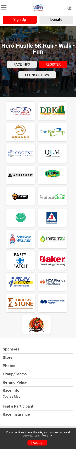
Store (8, 357)
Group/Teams (15, 374)
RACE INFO (22, 64)
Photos (9, 366)
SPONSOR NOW (37, 75)
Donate (56, 19)
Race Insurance (16, 414)
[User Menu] (69, 8)
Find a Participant (18, 406)
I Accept (37, 443)
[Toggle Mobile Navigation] (3, 7)
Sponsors (11, 349)
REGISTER (53, 64)
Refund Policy (15, 382)
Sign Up (19, 19)
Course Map (11, 396)
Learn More (41, 435)
